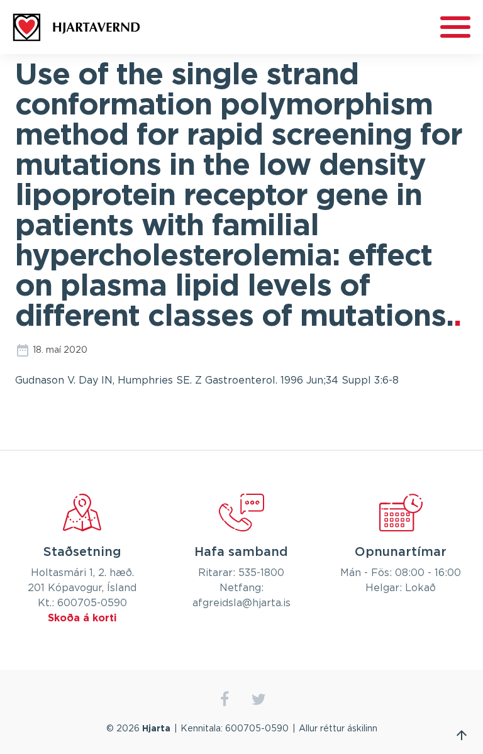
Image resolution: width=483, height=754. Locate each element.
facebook (224, 700)
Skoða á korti (82, 618)
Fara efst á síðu (461, 735)
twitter (259, 700)
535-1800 (261, 573)
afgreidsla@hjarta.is (241, 603)
